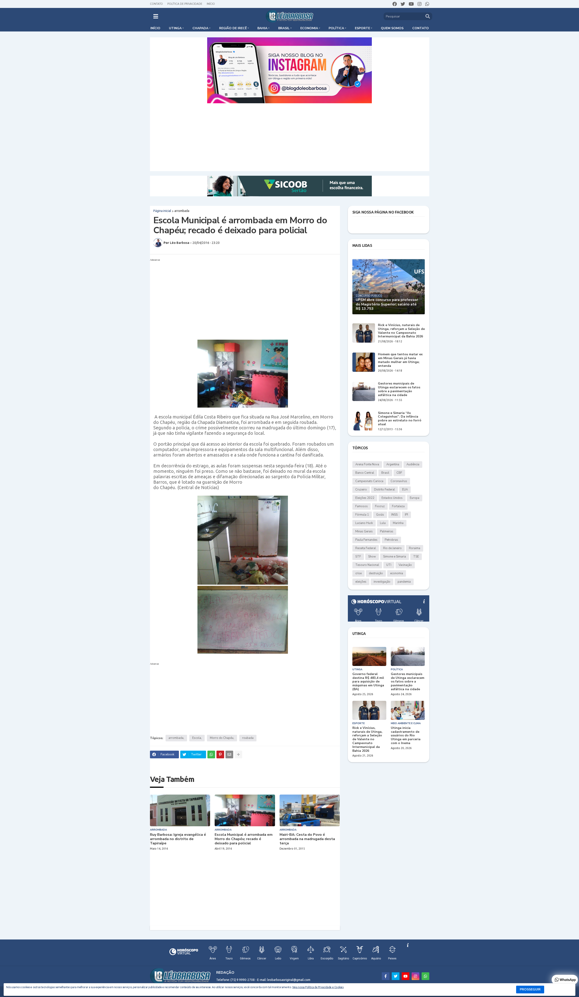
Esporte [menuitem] (362, 28)
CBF (399, 473)
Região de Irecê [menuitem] (233, 28)
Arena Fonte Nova (367, 464)
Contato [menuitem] (420, 28)
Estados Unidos (392, 498)
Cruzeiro (361, 490)
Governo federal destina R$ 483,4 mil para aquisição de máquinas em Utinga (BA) (368, 681)
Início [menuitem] (155, 28)
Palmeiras (386, 531)
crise (358, 573)
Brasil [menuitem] (284, 28)
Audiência (412, 464)
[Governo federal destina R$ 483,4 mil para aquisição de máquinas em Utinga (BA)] (369, 656)
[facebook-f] (385, 976)
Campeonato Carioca (369, 481)
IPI (406, 515)
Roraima (414, 548)
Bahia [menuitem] (262, 28)
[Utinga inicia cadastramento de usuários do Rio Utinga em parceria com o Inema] (408, 710)
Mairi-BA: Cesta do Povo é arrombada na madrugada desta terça (307, 839)
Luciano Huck (364, 523)
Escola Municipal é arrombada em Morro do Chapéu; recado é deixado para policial (244, 839)
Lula (383, 523)
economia (396, 573)
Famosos (361, 506)
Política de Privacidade (184, 4)
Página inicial (162, 210)
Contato (156, 4)
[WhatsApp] (211, 754)
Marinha (398, 523)
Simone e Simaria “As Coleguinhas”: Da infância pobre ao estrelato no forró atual (399, 418)
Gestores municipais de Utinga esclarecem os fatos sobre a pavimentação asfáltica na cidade (399, 389)
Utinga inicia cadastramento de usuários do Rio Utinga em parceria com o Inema (405, 735)
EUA (405, 490)
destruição (376, 573)
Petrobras (391, 540)
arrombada (181, 210)
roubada (248, 738)
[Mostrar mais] (238, 754)
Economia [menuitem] (309, 28)
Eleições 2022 (364, 498)
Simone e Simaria (394, 557)
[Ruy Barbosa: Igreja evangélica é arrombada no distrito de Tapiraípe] (180, 810)
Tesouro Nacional (367, 565)
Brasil (385, 473)
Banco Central (364, 473)
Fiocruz (380, 506)
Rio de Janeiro (392, 548)
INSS (394, 515)
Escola (196, 738)
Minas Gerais (364, 531)
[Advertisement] (289, 137)
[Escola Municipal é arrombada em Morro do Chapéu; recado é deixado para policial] (245, 810)
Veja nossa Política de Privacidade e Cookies (317, 987)
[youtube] (411, 4)
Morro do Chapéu (221, 738)
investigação (382, 582)
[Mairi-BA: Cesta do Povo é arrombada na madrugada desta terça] (310, 810)
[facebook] (394, 4)
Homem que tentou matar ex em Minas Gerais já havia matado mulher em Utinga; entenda (400, 360)
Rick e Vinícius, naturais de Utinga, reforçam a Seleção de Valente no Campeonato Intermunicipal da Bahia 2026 (401, 331)
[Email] (229, 754)
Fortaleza (398, 506)
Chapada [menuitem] (200, 28)
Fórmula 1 (362, 515)
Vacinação (405, 565)
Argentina (392, 464)
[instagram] (420, 4)
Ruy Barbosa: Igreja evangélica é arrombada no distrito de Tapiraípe (178, 839)
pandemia (404, 582)
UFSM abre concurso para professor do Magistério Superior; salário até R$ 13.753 (387, 304)
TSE (416, 557)
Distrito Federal (384, 490)
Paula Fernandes (366, 540)
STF (358, 557)
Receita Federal (365, 548)
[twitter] (403, 4)
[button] (155, 16)
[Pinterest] (220, 754)
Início (211, 4)
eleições (360, 582)
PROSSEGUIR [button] (530, 989)
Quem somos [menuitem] (392, 28)
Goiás (380, 515)
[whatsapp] (427, 4)
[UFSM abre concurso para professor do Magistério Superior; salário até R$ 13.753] (388, 286)
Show (372, 557)
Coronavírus (399, 481)
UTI (388, 565)
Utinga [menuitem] (175, 28)
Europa (414, 498)
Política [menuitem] (336, 28)
